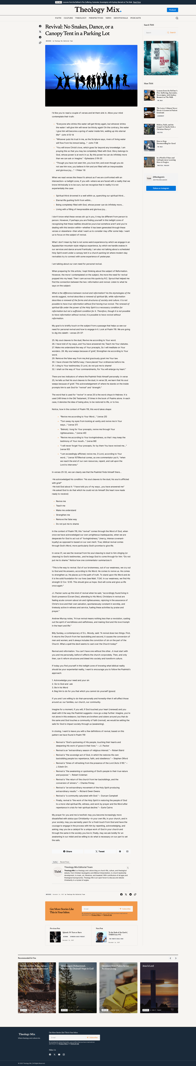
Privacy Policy (96, 915)
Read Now (137, 2)
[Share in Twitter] (40, 32)
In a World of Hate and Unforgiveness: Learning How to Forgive (166, 160)
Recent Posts (64, 862)
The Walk (58, 2)
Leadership (160, 116)
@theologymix (159, 177)
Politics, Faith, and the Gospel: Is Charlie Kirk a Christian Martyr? (166, 127)
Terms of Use (107, 915)
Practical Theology (163, 165)
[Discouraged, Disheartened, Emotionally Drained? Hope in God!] (78, 987)
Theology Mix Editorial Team (78, 867)
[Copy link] (40, 43)
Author (55, 862)
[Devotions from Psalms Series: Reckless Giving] (118, 987)
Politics (160, 132)
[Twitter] (127, 867)
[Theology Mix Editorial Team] (57, 871)
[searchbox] (155, 32)
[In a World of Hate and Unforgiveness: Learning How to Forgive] (149, 162)
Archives (48, 41)
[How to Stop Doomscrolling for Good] (149, 145)
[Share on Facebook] (40, 26)
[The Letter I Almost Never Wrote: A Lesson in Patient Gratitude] (149, 112)
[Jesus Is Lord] (159, 987)
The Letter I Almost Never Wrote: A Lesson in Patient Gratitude (167, 110)
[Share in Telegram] (40, 37)
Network (65, 936)
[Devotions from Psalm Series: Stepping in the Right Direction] (37, 987)
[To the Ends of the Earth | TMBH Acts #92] (114, 935)
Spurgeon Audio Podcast (77, 936)
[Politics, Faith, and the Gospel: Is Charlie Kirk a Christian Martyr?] (149, 129)
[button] (177, 18)
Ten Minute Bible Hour (116, 939)
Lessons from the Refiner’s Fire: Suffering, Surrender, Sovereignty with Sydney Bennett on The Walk (97, 2)
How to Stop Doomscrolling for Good (166, 142)
